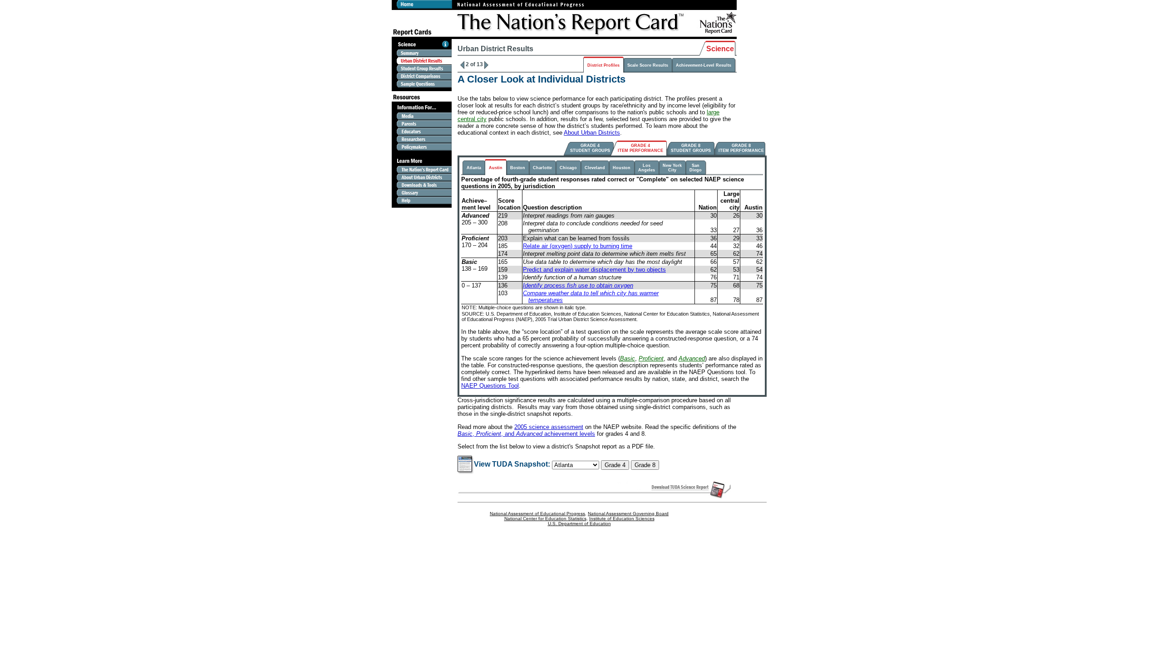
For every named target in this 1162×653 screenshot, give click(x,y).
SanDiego (695, 167)
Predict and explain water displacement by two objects (594, 269)
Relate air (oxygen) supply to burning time (577, 246)
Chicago (568, 168)
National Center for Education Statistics (545, 518)
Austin (495, 168)
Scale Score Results (647, 65)
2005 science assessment (548, 427)
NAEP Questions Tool (490, 385)
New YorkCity (672, 167)
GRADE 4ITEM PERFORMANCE (640, 148)
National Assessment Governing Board (628, 513)
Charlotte (542, 168)
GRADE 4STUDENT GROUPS (590, 148)
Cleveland (595, 168)
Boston (517, 168)
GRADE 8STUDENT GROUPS (691, 148)
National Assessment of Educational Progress (537, 513)
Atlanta (474, 168)
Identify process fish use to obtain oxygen (578, 285)
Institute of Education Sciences (622, 518)
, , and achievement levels (526, 433)
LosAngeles (646, 167)
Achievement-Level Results (703, 65)
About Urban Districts (592, 132)
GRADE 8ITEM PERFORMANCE (741, 148)
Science (720, 49)
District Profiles (603, 65)
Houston (621, 168)
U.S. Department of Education (579, 523)
